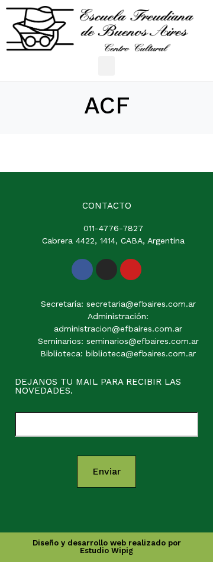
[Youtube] (130, 269)
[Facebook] (82, 269)
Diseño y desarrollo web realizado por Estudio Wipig (107, 546)
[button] (106, 66)
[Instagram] (106, 269)
